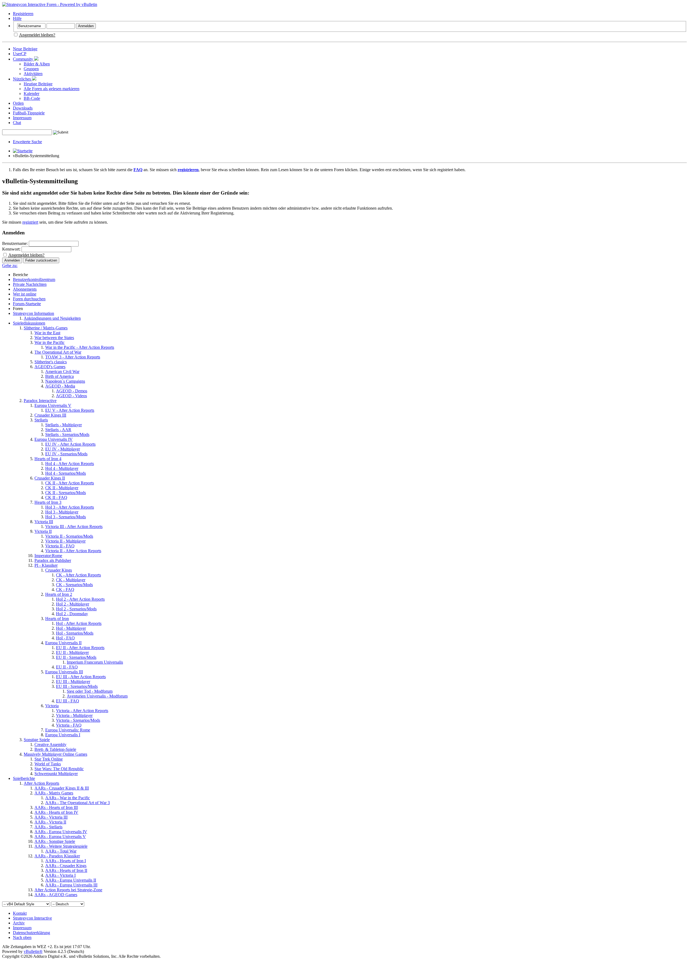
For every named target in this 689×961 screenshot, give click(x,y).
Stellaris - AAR (58, 429)
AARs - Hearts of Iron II (66, 870)
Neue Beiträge (25, 49)
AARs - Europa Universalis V (60, 836)
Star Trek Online (48, 759)
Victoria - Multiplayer (74, 715)
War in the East (47, 332)
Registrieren (23, 13)
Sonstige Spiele (37, 739)
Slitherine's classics (50, 362)
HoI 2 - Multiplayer (72, 604)
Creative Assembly (50, 744)
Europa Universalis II (63, 642)
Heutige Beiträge (38, 84)
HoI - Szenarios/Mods (74, 633)
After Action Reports (41, 783)
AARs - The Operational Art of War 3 (77, 802)
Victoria (52, 705)
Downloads (23, 108)
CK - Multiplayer (70, 580)
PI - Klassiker (46, 565)
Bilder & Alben (37, 64)
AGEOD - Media (60, 386)
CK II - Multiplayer (61, 487)
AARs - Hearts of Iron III (56, 807)
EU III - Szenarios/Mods (77, 686)
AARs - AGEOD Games (55, 894)
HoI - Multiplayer (71, 628)
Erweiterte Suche (27, 141)
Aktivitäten (33, 73)
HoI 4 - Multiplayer (61, 468)
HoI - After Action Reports (78, 623)
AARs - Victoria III (51, 817)
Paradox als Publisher (52, 560)
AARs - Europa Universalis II (70, 880)
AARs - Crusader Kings (65, 865)
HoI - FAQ (65, 638)
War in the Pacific (49, 342)
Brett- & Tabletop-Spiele (55, 749)
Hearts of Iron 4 (47, 458)
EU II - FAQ (67, 667)
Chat (17, 122)
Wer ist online (24, 294)
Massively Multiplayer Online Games (55, 754)
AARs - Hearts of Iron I (65, 860)
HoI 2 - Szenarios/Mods (76, 609)
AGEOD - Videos (71, 395)
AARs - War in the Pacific (67, 797)
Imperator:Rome (48, 555)
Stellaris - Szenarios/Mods (67, 434)
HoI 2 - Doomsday (72, 613)
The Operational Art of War (57, 352)
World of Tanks (47, 764)
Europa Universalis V (52, 405)
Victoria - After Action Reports (82, 710)
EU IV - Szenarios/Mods (66, 454)
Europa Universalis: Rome (67, 730)
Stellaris (41, 420)
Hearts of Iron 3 (47, 502)
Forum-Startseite (27, 303)
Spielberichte (24, 778)
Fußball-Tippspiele (29, 113)
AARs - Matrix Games (53, 793)
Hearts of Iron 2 (58, 594)
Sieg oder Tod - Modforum (90, 691)
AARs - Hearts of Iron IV (56, 812)
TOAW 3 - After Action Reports (72, 357)
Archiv (19, 923)
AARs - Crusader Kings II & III (61, 788)
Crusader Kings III (50, 415)
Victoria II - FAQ (60, 546)
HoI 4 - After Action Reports (69, 463)
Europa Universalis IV (53, 439)
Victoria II (43, 531)
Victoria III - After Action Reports (74, 526)
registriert (30, 222)
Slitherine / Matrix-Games (46, 328)
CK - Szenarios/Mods (74, 584)
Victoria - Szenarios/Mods (78, 720)
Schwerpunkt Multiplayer (56, 773)
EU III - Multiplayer (73, 681)
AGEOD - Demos (71, 391)
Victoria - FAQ (69, 725)
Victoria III (43, 521)
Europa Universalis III (64, 672)
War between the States (54, 337)
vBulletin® (33, 951)
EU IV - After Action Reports (70, 444)
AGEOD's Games (49, 366)
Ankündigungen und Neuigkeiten (52, 318)
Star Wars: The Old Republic (59, 768)
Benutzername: (15, 243)
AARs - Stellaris (48, 827)
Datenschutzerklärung (31, 932)
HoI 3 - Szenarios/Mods (65, 517)
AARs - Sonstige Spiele (54, 841)
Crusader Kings (58, 570)
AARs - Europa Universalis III (71, 885)
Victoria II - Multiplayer (65, 541)
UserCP (19, 53)
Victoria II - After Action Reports (73, 550)
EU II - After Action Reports (80, 647)
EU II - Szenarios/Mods (76, 657)
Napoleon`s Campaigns (65, 381)
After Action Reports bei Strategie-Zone (68, 890)
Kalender (31, 93)
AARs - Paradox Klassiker (57, 856)
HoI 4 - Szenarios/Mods (65, 473)
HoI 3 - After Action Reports (69, 507)
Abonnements (25, 289)
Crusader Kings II (49, 478)
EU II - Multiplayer (72, 652)
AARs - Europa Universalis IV (60, 831)
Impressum (22, 117)
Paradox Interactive (40, 400)
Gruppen (31, 68)
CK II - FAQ (56, 497)
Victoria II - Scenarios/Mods (69, 536)
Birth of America (59, 376)
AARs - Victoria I (60, 875)
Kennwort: (11, 249)
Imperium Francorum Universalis (95, 662)
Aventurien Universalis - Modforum (97, 696)
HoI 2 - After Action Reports (80, 599)
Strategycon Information (33, 313)
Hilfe (17, 18)
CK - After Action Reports (78, 575)
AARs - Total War (60, 851)
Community (23, 59)
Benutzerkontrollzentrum (34, 279)
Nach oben (22, 937)
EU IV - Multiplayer (62, 449)
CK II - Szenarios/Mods (65, 492)
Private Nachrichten (30, 284)
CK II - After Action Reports (69, 483)
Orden (18, 103)
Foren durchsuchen (29, 299)
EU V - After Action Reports (69, 410)
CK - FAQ (65, 589)
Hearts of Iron (57, 618)
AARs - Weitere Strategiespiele (60, 846)
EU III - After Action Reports (81, 676)
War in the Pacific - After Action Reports (79, 347)
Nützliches (22, 79)
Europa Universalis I (62, 735)
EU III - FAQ (67, 701)
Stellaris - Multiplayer (63, 425)
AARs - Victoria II (50, 822)
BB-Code (32, 98)
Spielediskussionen (29, 323)
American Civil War (62, 371)
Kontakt (20, 913)
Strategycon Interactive (32, 918)
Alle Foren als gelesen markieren (51, 88)
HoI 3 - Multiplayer (61, 512)
